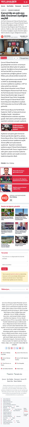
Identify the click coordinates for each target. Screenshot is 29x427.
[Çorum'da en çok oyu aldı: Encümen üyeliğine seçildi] (14, 47)
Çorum (3, 6)
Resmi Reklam (18, 381)
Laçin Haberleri (16, 410)
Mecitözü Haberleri (7, 412)
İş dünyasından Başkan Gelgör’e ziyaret (20, 245)
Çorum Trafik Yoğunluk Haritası (21, 358)
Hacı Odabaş (13, 197)
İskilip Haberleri (6, 409)
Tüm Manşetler (20, 363)
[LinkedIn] (17, 348)
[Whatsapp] (23, 348)
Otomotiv (18, 416)
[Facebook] (6, 348)
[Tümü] (27, 289)
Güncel (12, 407)
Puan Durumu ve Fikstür (6, 364)
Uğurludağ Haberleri (7, 422)
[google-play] (18, 374)
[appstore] (9, 374)
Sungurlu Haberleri (7, 420)
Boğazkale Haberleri (7, 401)
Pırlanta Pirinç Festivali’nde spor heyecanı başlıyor (5, 245)
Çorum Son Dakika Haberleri (9, 404)
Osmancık (18, 6)
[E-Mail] (11, 200)
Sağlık (13, 417)
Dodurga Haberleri (7, 406)
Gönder (4, 269)
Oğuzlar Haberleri (7, 413)
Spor (12, 419)
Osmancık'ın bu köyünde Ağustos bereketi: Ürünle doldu (7, 218)
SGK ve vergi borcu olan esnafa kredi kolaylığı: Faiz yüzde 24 (21, 232)
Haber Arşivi (20, 368)
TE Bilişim (26, 411)
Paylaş (4, 58)
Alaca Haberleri (6, 399)
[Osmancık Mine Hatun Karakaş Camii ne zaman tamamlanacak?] (21, 212)
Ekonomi (5, 407)
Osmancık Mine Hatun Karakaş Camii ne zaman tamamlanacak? (21, 218)
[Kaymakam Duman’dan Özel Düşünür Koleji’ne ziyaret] (7, 226)
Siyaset (4, 419)
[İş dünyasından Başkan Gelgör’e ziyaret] (21, 239)
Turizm (17, 420)
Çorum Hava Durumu (22, 352)
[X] (9, 348)
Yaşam (18, 422)
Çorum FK (26, 6)
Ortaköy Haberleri (7, 415)
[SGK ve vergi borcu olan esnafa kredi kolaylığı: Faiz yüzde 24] (21, 226)
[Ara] (24, 2)
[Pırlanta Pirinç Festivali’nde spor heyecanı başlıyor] (7, 239)
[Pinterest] (12, 348)
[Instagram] (14, 348)
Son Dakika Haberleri (8, 368)
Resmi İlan (10, 381)
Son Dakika (10, 6)
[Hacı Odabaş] (4, 198)
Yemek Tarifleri (6, 423)
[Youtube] (20, 348)
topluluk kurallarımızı (15, 274)
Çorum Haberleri (7, 403)
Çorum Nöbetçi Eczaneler (5, 353)
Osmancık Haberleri (14, 10)
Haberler (3, 10)
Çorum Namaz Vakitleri (5, 358)
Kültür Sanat (6, 410)
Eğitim (17, 406)
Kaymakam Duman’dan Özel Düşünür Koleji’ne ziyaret (6, 232)
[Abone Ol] (24, 58)
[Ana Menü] (26, 2)
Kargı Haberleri (18, 409)
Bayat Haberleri (6, 400)
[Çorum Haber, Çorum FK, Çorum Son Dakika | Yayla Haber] (8, 2)
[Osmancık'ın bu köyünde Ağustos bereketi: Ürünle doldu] (7, 212)
